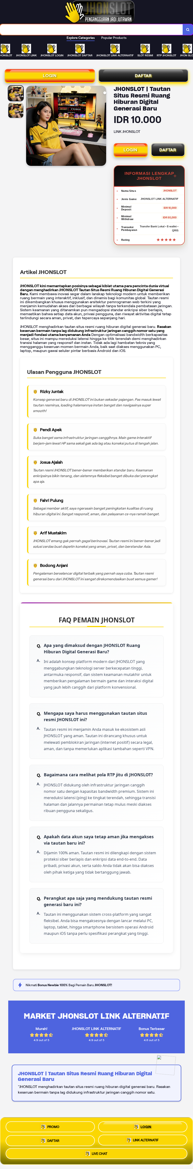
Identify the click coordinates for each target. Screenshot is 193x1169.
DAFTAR (143, 75)
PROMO (53, 1125)
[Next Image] (102, 126)
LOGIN (50, 75)
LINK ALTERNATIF (146, 1139)
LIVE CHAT (99, 1154)
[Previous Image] (30, 126)
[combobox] (91, 29)
